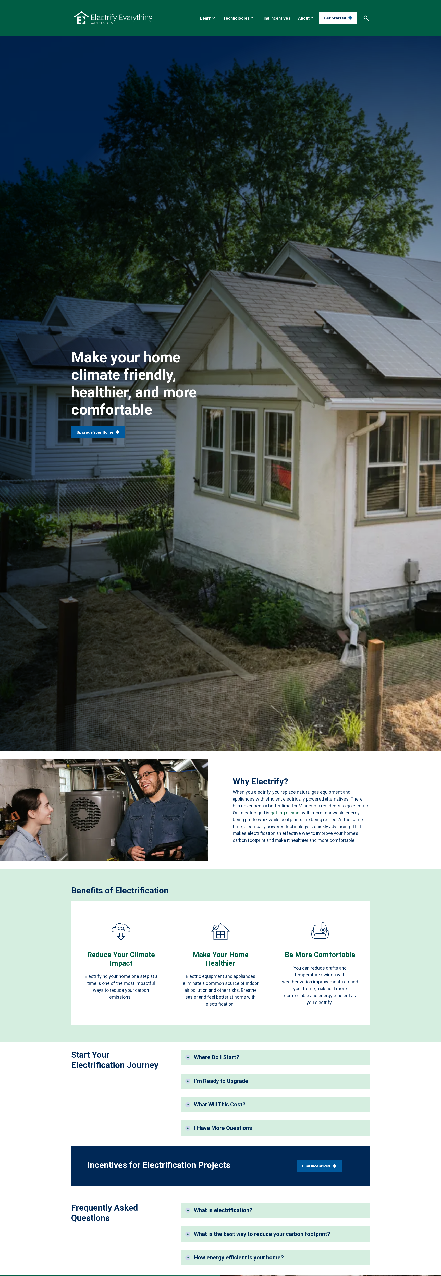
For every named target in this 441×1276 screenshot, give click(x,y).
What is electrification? (223, 1210)
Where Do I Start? (216, 1057)
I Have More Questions (223, 1128)
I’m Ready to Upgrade (221, 1081)
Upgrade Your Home (95, 432)
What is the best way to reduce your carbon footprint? (262, 1234)
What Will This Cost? (220, 1104)
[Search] (366, 18)
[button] (208, 18)
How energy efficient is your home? (239, 1257)
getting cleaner (286, 812)
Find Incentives (316, 1166)
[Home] (113, 18)
